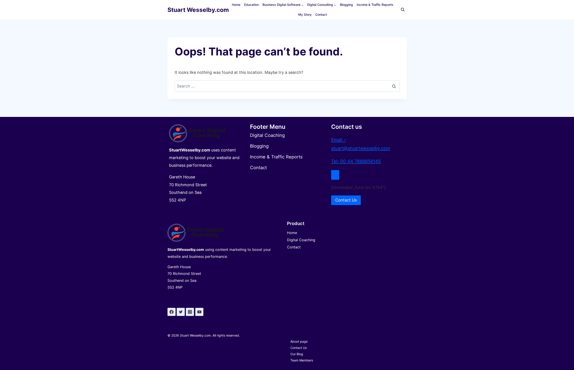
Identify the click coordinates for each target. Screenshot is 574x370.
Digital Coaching (301, 240)
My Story (305, 14)
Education (251, 5)
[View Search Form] (403, 10)
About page (299, 341)
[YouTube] (199, 312)
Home (236, 5)
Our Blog (296, 354)
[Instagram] (190, 312)
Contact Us (298, 348)
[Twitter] (181, 312)
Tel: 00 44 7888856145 (356, 161)
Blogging (346, 5)
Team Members (301, 360)
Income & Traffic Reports (375, 5)
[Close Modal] (335, 175)
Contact (321, 14)
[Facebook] (171, 312)
